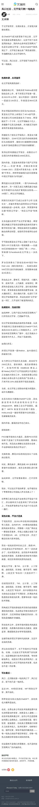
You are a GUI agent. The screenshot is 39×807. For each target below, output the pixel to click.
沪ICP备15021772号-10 (29, 804)
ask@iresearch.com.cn (12, 798)
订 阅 (32, 791)
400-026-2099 (9, 796)
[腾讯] (12, 769)
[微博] (8, 769)
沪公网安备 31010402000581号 (11, 804)
